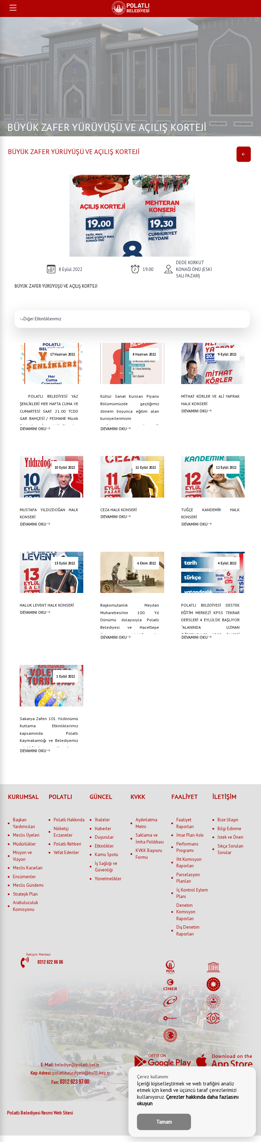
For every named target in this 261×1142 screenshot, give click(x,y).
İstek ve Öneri (230, 837)
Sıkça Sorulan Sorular (230, 849)
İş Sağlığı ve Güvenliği (106, 867)
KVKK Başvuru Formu (149, 854)
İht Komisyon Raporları (189, 862)
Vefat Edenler (66, 852)
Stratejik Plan (25, 894)
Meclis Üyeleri (26, 835)
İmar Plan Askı (190, 835)
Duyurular (104, 837)
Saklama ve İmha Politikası (150, 838)
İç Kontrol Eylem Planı (192, 893)
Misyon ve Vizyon (22, 856)
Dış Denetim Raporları (187, 930)
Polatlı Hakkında (69, 820)
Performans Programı (187, 847)
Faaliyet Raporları (185, 823)
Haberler (103, 829)
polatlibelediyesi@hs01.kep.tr (70, 1073)
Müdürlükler (24, 844)
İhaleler (102, 820)
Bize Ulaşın (228, 820)
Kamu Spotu (106, 854)
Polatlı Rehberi (67, 844)
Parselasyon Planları (188, 878)
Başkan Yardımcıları (24, 823)
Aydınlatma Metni (146, 823)
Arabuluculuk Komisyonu (25, 906)
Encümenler (24, 877)
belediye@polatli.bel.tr (70, 1065)
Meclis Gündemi (28, 885)
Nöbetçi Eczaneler (63, 832)
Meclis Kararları (27, 868)
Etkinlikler (104, 846)
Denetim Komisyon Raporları (185, 912)
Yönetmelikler (108, 879)
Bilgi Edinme (229, 829)
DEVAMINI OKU (33, 428)
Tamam (164, 1121)
